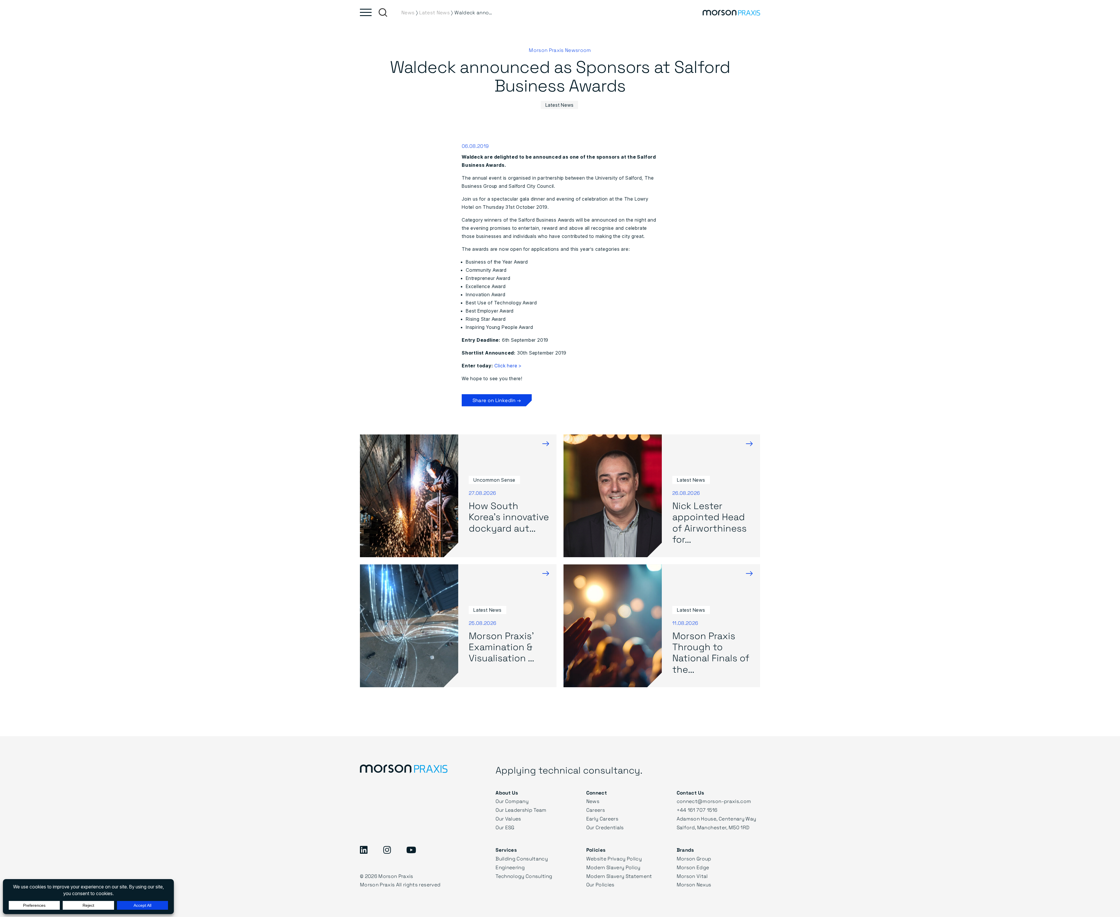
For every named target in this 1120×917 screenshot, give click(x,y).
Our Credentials (605, 827)
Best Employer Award (490, 311)
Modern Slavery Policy (613, 867)
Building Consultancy (522, 858)
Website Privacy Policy (614, 858)
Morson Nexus (694, 884)
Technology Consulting (524, 876)
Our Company (512, 801)
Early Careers (602, 818)
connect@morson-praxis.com (714, 801)
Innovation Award (485, 294)
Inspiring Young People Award (499, 327)
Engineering (510, 867)
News (592, 801)
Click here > (508, 366)
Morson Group (694, 858)
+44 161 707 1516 (697, 809)
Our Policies (600, 884)
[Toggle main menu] (366, 12)
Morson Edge (693, 867)
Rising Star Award (486, 319)
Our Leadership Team (521, 809)
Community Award (486, 270)
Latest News (559, 105)
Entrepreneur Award (488, 278)
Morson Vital (692, 876)
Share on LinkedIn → (497, 400)
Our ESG (505, 827)
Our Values (508, 818)
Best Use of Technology (494, 303)
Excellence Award (486, 286)
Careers (595, 809)
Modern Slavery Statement (619, 876)
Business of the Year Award (497, 262)
